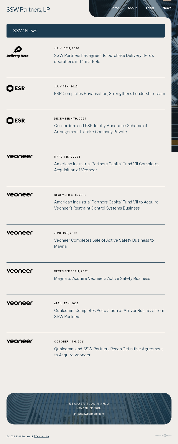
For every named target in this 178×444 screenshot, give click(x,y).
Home (114, 8)
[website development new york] (163, 437)
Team (149, 8)
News (167, 8)
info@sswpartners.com (89, 413)
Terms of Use (42, 436)
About (132, 8)
